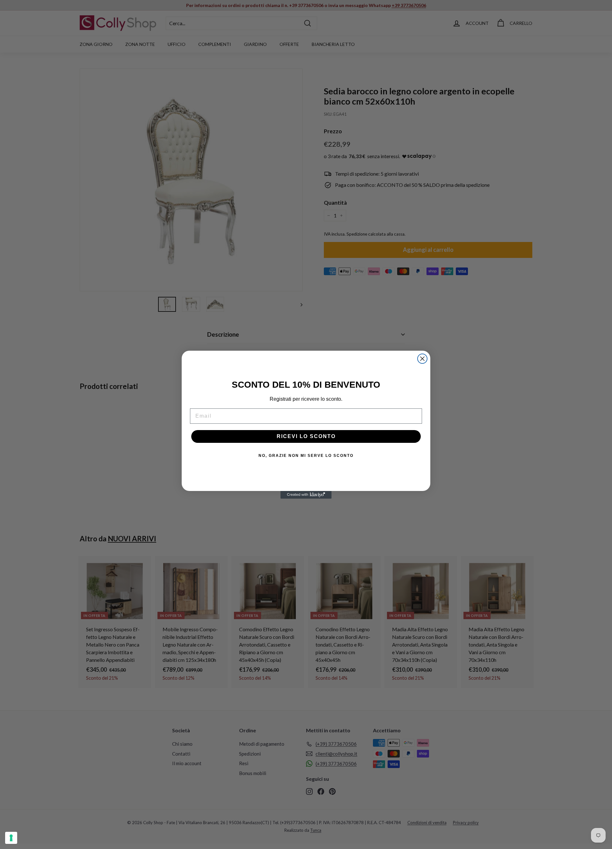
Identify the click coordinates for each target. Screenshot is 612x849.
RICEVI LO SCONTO (306, 436)
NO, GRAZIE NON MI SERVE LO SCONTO (306, 455)
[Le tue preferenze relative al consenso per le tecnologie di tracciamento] (11, 838)
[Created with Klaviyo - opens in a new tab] (306, 495)
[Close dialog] (422, 358)
